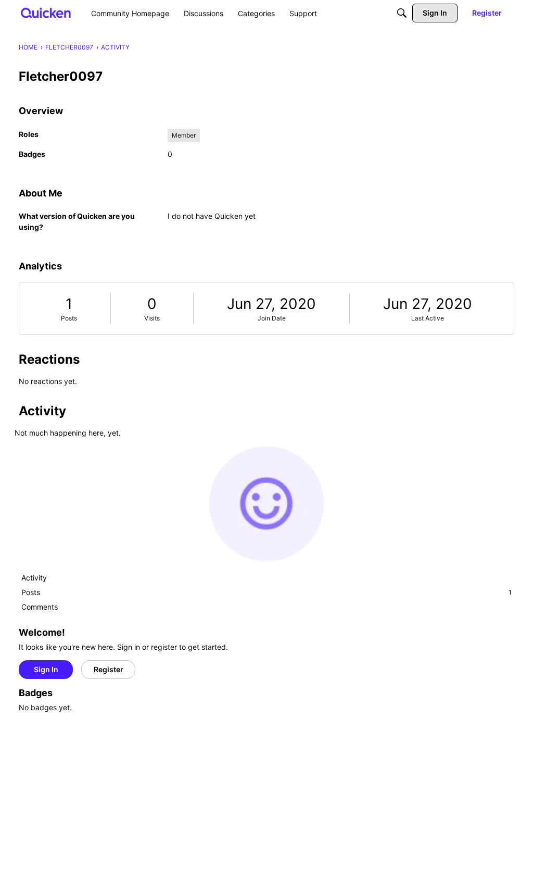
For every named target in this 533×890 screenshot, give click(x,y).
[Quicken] (46, 12)
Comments (39, 606)
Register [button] (108, 669)
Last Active (427, 318)
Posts (69, 318)
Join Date (272, 318)
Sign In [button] (46, 669)
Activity (34, 577)
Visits (152, 318)
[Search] (401, 13)
